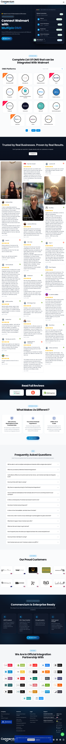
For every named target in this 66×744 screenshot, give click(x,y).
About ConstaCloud (5, 714)
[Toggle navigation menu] (63, 2)
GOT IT (37, 739)
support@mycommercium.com (50, 718)
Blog (2, 716)
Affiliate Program (4, 718)
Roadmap (60, 725)
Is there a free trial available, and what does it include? (22, 510)
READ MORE (31, 739)
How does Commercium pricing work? (17, 505)
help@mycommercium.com (49, 715)
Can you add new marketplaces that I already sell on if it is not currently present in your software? (30, 493)
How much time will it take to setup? (17, 482)
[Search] (62, 69)
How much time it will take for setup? (17, 537)
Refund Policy (33, 718)
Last (38, 130)
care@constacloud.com (49, 722)
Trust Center (32, 722)
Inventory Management (21, 717)
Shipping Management (21, 723)
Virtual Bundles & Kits (20, 730)
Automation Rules (20, 725)
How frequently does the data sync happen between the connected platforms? (29, 531)
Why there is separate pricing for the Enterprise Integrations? (24, 487)
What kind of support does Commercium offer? (20, 521)
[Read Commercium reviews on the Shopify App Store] (49, 392)
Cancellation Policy (34, 720)
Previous (1, 570)
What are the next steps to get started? (18, 526)
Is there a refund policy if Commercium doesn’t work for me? (23, 500)
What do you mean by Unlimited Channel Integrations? (22, 469)
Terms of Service (33, 716)
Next (33, 130)
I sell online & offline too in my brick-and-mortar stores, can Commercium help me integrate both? (32, 475)
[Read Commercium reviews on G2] (33, 392)
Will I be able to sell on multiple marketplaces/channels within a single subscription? (30, 464)
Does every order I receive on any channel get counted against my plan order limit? (29, 515)
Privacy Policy (33, 714)
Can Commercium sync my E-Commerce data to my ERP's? (23, 542)
